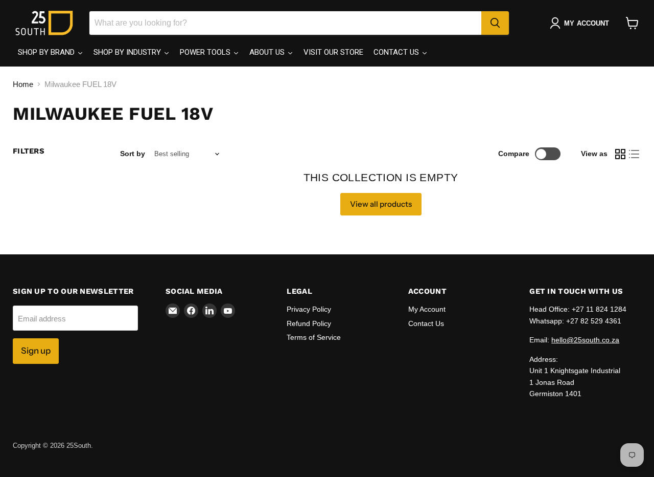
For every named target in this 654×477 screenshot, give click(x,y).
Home (23, 84)
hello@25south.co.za (585, 340)
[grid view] (620, 154)
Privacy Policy (309, 309)
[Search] (495, 23)
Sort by (132, 153)
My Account (427, 309)
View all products (381, 204)
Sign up (36, 350)
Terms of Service (314, 337)
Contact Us (426, 323)
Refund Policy (309, 323)
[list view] (634, 154)
